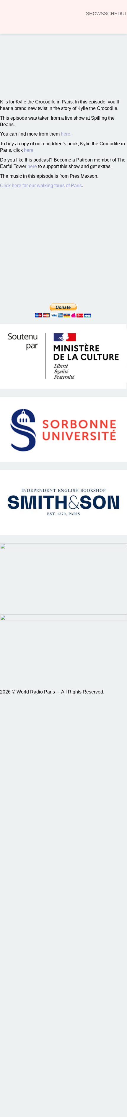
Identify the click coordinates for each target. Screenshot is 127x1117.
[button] (13, 77)
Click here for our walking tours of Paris (41, 185)
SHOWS (95, 13)
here (32, 166)
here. (66, 133)
